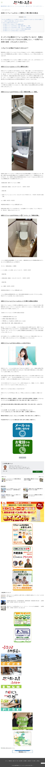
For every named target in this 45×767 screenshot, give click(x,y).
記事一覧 (37, 471)
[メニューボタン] (1, 2)
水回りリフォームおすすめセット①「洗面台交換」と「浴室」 (17, 25)
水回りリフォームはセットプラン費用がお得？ (13, 24)
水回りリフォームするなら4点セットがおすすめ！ (14, 30)
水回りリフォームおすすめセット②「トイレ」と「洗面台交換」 (17, 27)
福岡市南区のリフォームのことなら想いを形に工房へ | (24, 765)
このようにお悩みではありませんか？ (10, 22)
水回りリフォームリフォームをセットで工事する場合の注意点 (17, 29)
